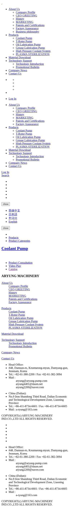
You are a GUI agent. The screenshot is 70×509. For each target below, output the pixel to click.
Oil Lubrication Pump (28, 44)
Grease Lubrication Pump (30, 47)
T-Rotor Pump (24, 41)
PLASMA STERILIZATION (33, 54)
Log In (12, 98)
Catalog (13, 269)
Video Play (15, 265)
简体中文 (14, 210)
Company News (18, 70)
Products (13, 34)
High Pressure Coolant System (33, 51)
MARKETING (24, 21)
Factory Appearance (27, 28)
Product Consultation (20, 262)
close (5, 204)
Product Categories (19, 240)
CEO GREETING (26, 15)
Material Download (20, 57)
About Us (14, 9)
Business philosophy (27, 31)
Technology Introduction (30, 63)
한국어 (13, 218)
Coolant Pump (24, 38)
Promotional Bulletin (27, 67)
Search (5, 175)
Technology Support (20, 60)
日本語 (13, 214)
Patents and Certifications (30, 25)
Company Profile (25, 12)
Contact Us (15, 73)
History (20, 18)
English (13, 221)
